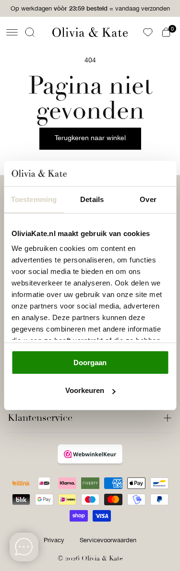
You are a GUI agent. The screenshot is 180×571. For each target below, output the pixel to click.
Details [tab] (92, 199)
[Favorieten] (148, 32)
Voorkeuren (84, 390)
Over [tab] (148, 199)
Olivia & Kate (102, 558)
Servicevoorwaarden (108, 540)
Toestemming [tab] (34, 199)
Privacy (54, 540)
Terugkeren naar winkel (90, 138)
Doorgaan (90, 362)
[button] (12, 32)
